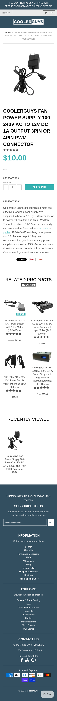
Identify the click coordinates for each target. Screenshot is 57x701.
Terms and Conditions (28, 554)
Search (28, 546)
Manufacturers (28, 621)
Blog (28, 564)
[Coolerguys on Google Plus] (33, 660)
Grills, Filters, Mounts (28, 607)
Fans (28, 604)
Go (50, 522)
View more (29, 285)
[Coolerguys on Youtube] (27, 660)
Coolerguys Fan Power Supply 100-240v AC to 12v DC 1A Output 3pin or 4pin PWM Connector (14, 462)
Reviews (28, 575)
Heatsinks (28, 611)
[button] (11, 150)
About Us (28, 550)
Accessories (28, 614)
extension (43, 228)
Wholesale (28, 561)
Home (8, 32)
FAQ (28, 557)
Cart (50, 13)
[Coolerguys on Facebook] (22, 660)
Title (5, 170)
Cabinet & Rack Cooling (28, 600)
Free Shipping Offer (28, 578)
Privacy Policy (28, 568)
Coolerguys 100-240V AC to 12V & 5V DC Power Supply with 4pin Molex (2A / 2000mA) (42, 327)
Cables (28, 618)
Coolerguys (32, 690)
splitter (6, 232)
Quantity (7, 183)
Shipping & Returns (28, 571)
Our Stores (28, 629)
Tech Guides (28, 625)
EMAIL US (39, 645)
